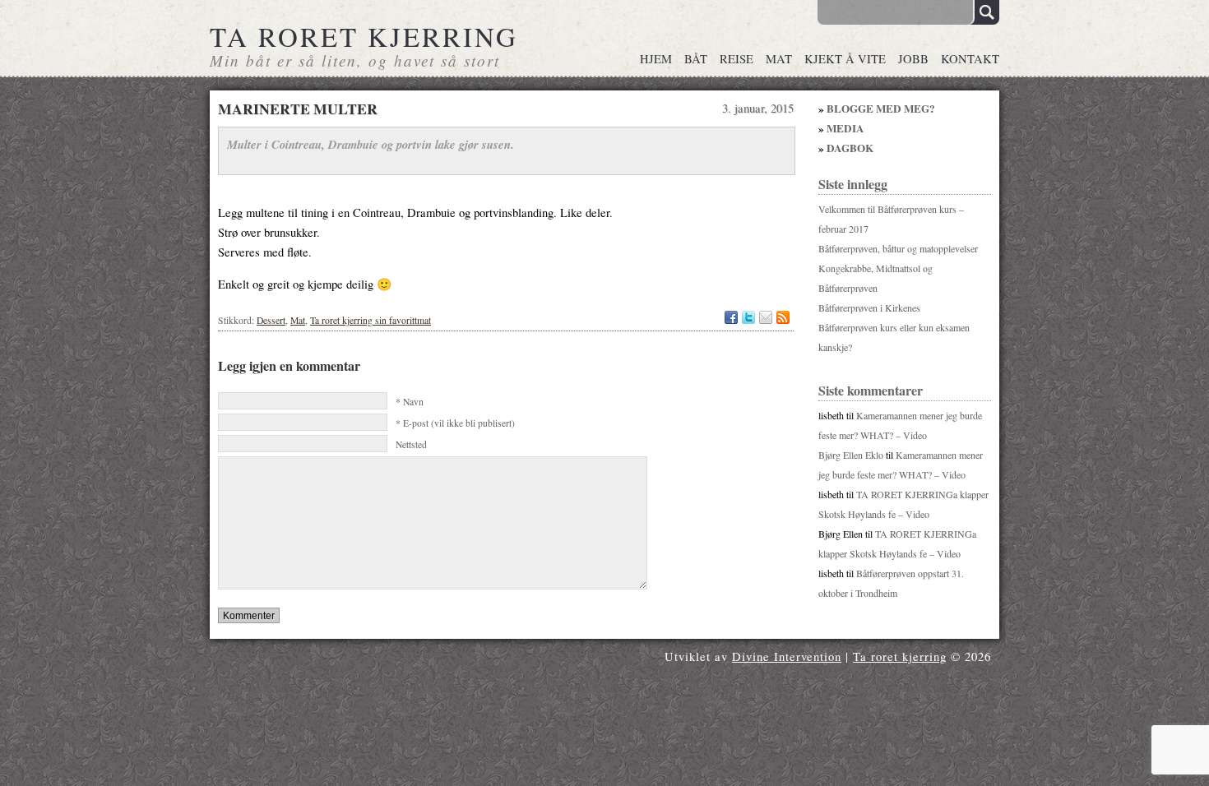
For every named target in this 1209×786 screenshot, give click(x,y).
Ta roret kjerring (364, 36)
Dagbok (850, 148)
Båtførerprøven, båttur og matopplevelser (898, 248)
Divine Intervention (786, 656)
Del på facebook (731, 317)
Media (845, 128)
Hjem (656, 59)
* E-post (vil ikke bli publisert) (455, 423)
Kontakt (970, 59)
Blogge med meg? (881, 108)
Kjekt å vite (845, 59)
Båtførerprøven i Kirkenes (869, 307)
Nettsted (411, 444)
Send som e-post (765, 317)
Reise (736, 59)
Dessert (271, 320)
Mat (779, 59)
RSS (783, 317)
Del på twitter (748, 317)
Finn (984, 12)
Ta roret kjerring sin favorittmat (370, 320)
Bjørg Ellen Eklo (850, 454)
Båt (695, 59)
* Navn (410, 401)
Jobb (913, 59)
